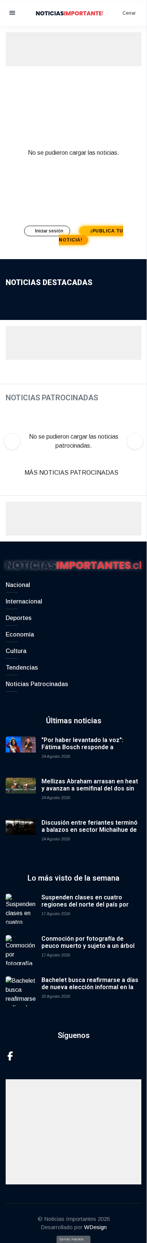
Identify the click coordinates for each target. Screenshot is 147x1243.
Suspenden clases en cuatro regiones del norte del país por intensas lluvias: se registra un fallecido (85, 908)
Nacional (18, 585)
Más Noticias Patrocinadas (72, 472)
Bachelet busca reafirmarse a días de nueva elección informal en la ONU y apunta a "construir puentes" (91, 987)
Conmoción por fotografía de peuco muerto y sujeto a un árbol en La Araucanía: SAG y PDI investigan (88, 949)
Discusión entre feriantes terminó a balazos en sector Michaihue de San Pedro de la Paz (89, 829)
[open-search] (108, 13)
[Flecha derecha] (135, 441)
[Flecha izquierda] (12, 441)
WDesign (95, 1227)
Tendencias (22, 667)
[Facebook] (10, 1055)
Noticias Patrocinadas (37, 684)
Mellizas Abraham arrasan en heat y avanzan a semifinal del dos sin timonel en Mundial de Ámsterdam (89, 788)
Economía (20, 634)
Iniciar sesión (49, 231)
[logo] (73, 12)
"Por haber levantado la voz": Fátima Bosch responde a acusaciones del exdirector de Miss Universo (84, 750)
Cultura (16, 651)
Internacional (24, 601)
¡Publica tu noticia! (91, 235)
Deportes (19, 618)
